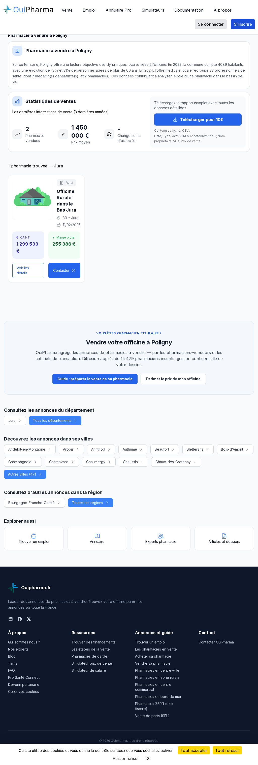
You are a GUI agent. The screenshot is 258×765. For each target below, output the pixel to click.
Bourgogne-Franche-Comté (31, 503)
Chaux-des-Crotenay (173, 462)
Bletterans (195, 449)
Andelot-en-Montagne (26, 449)
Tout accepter (193, 750)
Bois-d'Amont (232, 449)
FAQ (11, 670)
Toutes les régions (87, 503)
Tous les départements (52, 420)
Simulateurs (153, 10)
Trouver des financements (93, 642)
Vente (67, 10)
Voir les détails (23, 270)
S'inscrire (243, 24)
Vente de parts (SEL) (152, 716)
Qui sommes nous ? (24, 642)
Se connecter (211, 24)
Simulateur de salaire (89, 670)
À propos (223, 10)
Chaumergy (95, 462)
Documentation (189, 10)
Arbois (68, 449)
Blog (12, 656)
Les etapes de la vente (91, 649)
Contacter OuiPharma (216, 642)
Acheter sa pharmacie (153, 656)
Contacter (61, 270)
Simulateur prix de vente (92, 663)
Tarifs (12, 663)
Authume (130, 449)
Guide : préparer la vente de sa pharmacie (95, 379)
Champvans (59, 462)
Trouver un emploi (150, 642)
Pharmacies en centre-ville (157, 670)
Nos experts (18, 649)
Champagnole (19, 462)
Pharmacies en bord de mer (158, 696)
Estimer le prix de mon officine (173, 379)
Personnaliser (126, 758)
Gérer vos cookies (23, 691)
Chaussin (130, 462)
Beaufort (162, 449)
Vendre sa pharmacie (153, 663)
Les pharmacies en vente (156, 649)
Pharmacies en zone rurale (157, 677)
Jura (12, 420)
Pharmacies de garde (89, 656)
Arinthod (98, 449)
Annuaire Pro (119, 10)
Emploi (89, 10)
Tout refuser (227, 750)
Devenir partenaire (23, 684)
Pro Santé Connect (24, 677)
